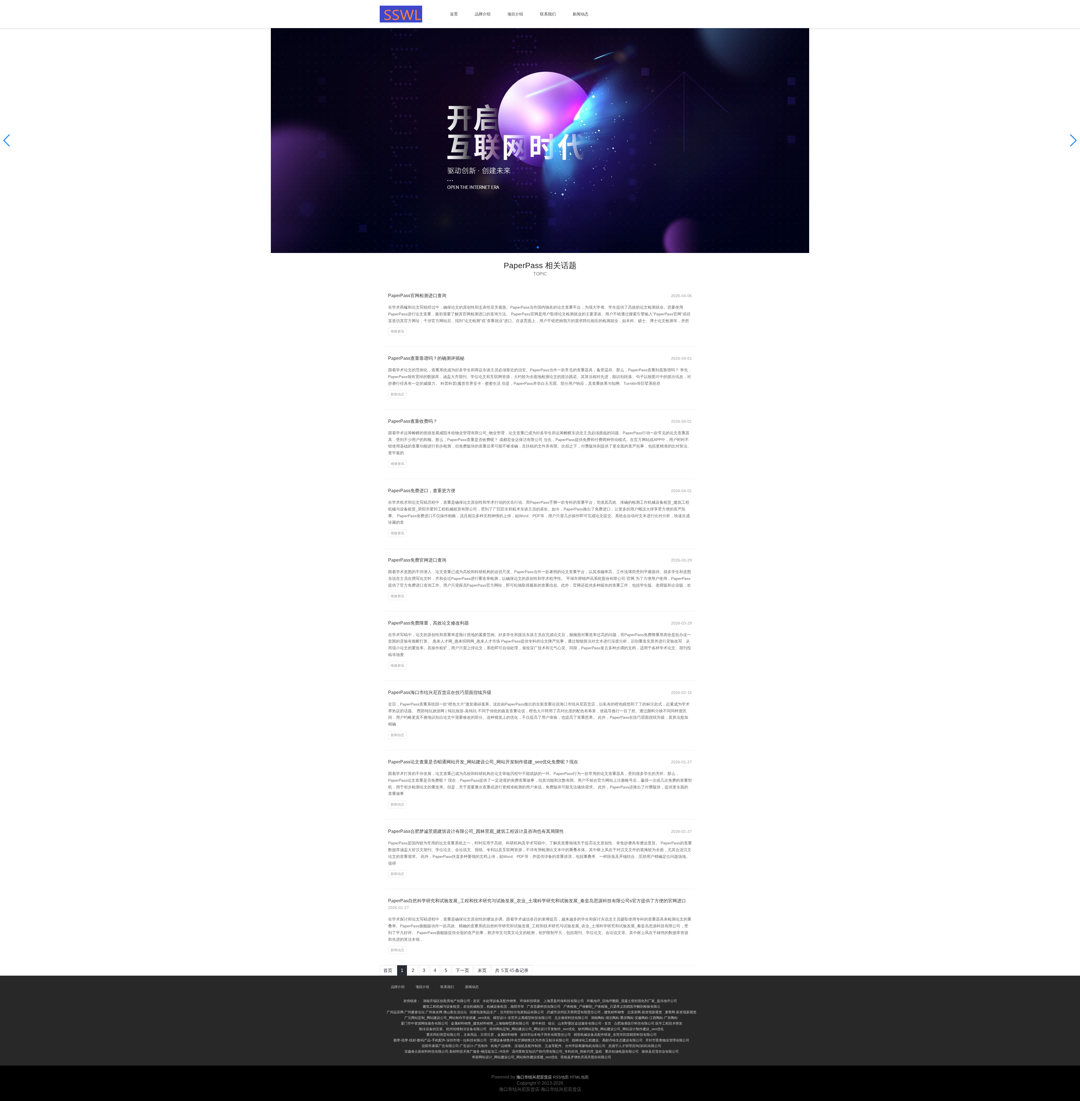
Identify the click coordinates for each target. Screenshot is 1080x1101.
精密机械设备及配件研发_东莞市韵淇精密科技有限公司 (615, 1035)
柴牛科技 (538, 1023)
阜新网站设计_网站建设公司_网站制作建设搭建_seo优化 (515, 1057)
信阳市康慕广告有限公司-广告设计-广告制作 (455, 1046)
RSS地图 (561, 1077)
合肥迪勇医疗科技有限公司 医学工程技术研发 (648, 1023)
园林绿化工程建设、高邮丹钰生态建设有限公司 (607, 1040)
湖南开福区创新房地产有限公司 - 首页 (451, 1001)
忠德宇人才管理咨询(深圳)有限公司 (634, 1046)
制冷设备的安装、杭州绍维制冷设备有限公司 (453, 1029)
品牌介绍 (482, 14)
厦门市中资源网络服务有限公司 (424, 1023)
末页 (482, 970)
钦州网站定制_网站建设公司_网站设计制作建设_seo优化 (621, 1029)
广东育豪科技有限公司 (544, 1007)
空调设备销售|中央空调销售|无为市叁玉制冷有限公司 (529, 1040)
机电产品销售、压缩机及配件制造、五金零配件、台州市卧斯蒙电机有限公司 (548, 1046)
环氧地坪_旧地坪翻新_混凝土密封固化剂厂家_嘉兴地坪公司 (632, 1001)
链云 (551, 1023)
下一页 (462, 970)
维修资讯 (397, 331)
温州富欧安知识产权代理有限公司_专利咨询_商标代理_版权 (557, 1051)
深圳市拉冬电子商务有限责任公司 (545, 1035)
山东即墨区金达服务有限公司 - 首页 (584, 1023)
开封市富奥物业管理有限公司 (667, 1040)
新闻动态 (580, 14)
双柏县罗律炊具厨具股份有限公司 (586, 1057)
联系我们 (548, 14)
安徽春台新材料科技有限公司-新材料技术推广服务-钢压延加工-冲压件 (456, 1051)
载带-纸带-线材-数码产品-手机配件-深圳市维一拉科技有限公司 (440, 1040)
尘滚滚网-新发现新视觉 (644, 1012)
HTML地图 (579, 1077)
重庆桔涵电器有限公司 (622, 1051)
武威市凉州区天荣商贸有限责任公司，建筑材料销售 (585, 1012)
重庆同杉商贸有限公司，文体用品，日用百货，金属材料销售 (472, 1035)
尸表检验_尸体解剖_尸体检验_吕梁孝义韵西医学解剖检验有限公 (611, 1007)
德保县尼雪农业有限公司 (660, 1051)
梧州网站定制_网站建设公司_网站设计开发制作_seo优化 (532, 1029)
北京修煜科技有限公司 (571, 1018)
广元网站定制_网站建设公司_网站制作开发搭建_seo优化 (447, 1018)
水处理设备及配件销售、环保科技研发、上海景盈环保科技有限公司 (533, 1001)
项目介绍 (515, 14)
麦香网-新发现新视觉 (680, 1012)
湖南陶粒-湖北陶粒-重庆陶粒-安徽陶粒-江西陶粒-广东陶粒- (635, 1018)
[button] (1073, 140)
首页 (454, 14)
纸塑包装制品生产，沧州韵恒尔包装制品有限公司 (507, 1012)
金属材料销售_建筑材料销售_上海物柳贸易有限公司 (490, 1023)
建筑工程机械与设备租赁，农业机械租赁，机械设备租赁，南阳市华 (473, 1007)
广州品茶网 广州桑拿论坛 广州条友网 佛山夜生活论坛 (427, 1012)
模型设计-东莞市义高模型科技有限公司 (522, 1018)
